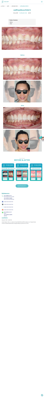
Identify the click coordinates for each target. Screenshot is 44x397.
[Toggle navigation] (42, 2)
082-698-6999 (11, 199)
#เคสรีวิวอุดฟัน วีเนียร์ (23, 13)
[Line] (3, 212)
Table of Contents (14, 20)
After (11, 23)
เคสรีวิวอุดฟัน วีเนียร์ (14, 6)
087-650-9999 (6, 196)
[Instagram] (3, 207)
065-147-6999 (11, 196)
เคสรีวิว (8, 6)
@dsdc (5, 213)
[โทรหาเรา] (3, 196)
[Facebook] (3, 202)
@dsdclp (5, 215)
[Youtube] (3, 210)
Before (11, 22)
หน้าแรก (3, 6)
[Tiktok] (3, 204)
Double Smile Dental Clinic (8, 201)
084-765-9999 (6, 199)
